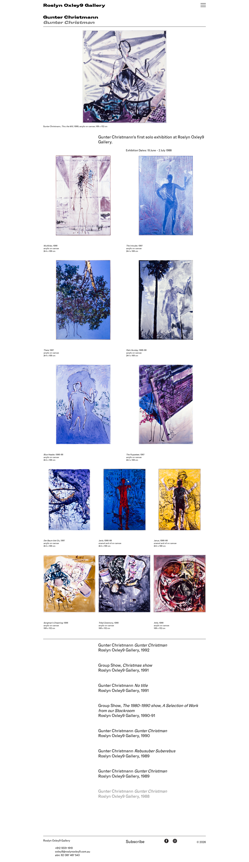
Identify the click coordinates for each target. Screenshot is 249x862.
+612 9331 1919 (64, 847)
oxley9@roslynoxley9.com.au (72, 851)
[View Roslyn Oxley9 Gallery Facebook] (166, 841)
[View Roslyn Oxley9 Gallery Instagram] (175, 841)
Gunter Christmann (70, 16)
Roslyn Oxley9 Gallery (56, 840)
